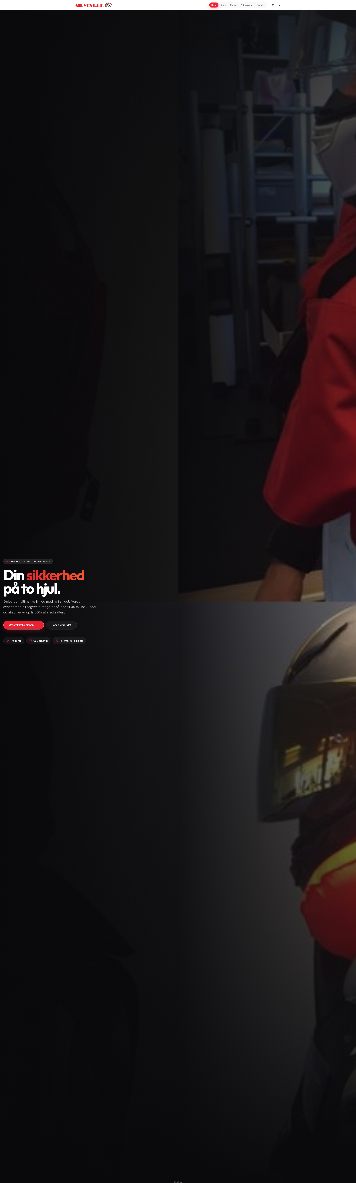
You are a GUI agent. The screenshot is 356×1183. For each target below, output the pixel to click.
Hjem (213, 5)
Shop (223, 5)
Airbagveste (246, 5)
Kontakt (260, 5)
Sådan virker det (61, 624)
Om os (233, 5)
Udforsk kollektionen (21, 624)
